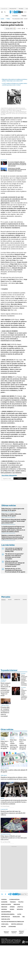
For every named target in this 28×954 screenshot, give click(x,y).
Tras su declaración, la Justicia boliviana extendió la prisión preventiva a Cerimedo (24, 680)
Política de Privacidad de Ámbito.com (12, 921)
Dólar (7, 15)
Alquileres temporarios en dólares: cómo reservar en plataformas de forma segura (14, 778)
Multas (3, 926)
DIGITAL (6, 932)
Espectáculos (5, 916)
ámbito (2, 18)
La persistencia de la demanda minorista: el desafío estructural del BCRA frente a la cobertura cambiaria (14, 802)
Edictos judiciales (17, 924)
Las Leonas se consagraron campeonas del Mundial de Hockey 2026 (14, 549)
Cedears (25, 599)
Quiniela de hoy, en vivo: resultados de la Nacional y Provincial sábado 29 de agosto (15, 570)
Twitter (2, 894)
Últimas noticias (14, 899)
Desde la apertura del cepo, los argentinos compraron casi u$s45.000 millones (13, 813)
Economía (15, 15)
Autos (19, 914)
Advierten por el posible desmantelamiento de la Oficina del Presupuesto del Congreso (17, 170)
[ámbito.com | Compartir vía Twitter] (20, 28)
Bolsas (9, 599)
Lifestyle (20, 907)
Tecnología (16, 916)
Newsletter (23, 894)
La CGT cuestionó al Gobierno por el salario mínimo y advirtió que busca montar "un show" (14, 84)
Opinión (12, 907)
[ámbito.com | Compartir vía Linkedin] (22, 28)
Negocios (4, 907)
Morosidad (21, 8)
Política (8, 18)
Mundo (12, 909)
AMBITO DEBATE (21, 932)
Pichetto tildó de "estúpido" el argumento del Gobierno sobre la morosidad (5, 711)
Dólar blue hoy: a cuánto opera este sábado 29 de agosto (22, 744)
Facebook (5, 894)
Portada (4, 899)
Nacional (4, 909)
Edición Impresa (6, 912)
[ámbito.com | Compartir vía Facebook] (19, 28)
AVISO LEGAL (5, 924)
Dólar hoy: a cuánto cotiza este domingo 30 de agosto (11, 515)
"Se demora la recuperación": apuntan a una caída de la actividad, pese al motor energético (14, 556)
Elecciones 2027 (13, 8)
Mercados (17, 904)
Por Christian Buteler (5, 806)
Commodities (17, 599)
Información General (8, 914)
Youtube (16, 894)
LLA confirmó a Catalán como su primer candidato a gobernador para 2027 (24, 694)
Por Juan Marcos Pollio (5, 842)
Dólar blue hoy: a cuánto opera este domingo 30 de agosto (12, 509)
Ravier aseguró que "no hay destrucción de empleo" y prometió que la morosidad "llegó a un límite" (5, 689)
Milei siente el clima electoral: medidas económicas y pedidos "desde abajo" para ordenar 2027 (14, 80)
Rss (23, 916)
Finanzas (24, 15)
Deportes (20, 909)
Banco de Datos (6, 904)
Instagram (8, 894)
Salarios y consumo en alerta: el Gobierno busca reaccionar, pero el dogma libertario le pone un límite (12, 537)
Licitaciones (12, 926)
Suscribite (20, 478)
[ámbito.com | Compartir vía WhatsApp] (17, 28)
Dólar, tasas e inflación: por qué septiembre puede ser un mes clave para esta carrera (14, 837)
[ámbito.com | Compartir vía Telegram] (24, 28)
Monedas (3, 599)
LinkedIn (12, 894)
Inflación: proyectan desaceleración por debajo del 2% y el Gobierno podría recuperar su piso (14, 563)
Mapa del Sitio (5, 919)
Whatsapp (19, 894)
